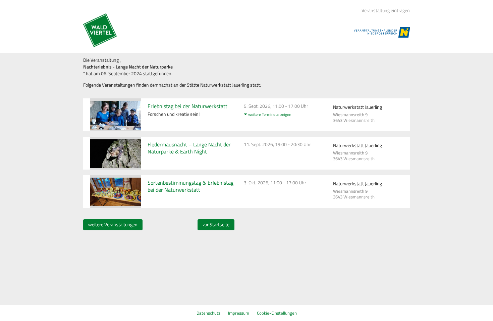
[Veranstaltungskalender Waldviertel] (100, 30)
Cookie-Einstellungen (277, 313)
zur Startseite (216, 224)
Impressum (238, 313)
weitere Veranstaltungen (113, 224)
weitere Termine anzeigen (269, 114)
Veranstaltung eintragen (386, 10)
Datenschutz (208, 313)
